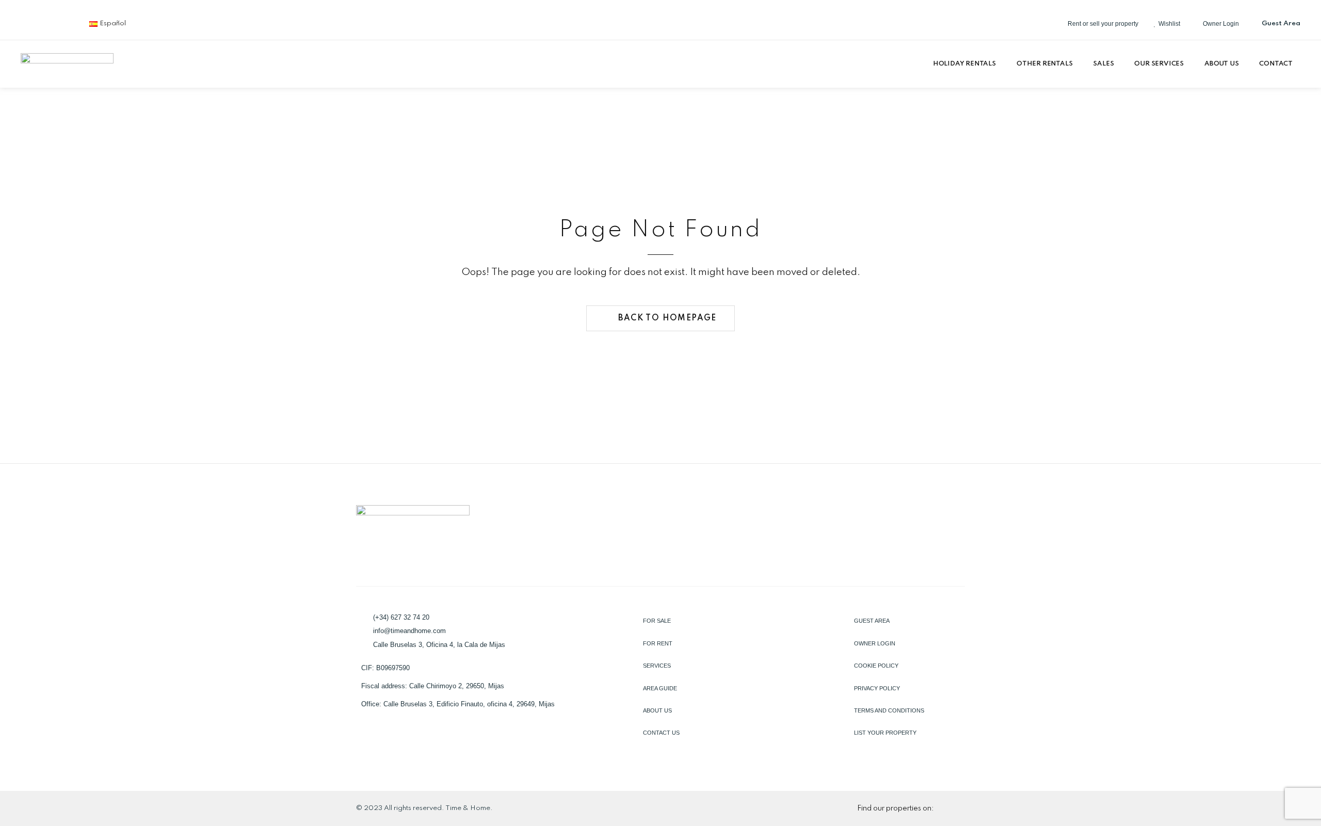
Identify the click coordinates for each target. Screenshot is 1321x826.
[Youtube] (70, 24)
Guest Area (872, 621)
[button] (967, 64)
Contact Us (661, 733)
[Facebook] (25, 24)
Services (657, 665)
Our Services (1159, 63)
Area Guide (660, 688)
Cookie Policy (876, 665)
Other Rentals (1044, 63)
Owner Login (874, 643)
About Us (1221, 63)
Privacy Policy (877, 688)
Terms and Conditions (889, 710)
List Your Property (885, 733)
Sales (1103, 63)
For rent (657, 643)
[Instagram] (55, 24)
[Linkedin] (40, 24)
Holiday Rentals (964, 63)
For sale (657, 621)
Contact (1276, 63)
